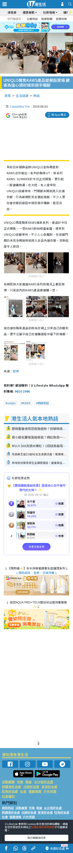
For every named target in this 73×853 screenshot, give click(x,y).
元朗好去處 (31, 786)
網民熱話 (8, 808)
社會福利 (8, 796)
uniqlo (11, 403)
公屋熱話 (32, 19)
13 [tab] (34, 32)
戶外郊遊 (50, 791)
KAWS (27, 403)
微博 (16, 371)
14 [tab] (37, 32)
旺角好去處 (10, 791)
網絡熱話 (43, 403)
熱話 (36, 95)
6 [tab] (47, 23)
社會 (23, 791)
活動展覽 (8, 781)
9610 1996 (22, 391)
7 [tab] (28, 27)
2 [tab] (32, 23)
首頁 (7, 95)
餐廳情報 (35, 791)
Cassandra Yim (20, 106)
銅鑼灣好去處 (11, 786)
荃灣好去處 (49, 786)
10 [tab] (39, 27)
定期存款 (61, 19)
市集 (20, 781)
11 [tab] (43, 27)
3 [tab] (35, 23)
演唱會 (11, 12)
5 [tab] (43, 23)
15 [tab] (41, 32)
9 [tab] (35, 27)
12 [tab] (47, 27)
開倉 (28, 781)
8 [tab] (32, 27)
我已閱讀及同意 (36, 838)
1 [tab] (28, 23)
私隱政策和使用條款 (42, 827)
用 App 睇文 (58, 115)
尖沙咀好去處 (43, 781)
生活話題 (22, 95)
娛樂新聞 (46, 19)
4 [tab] (39, 23)
